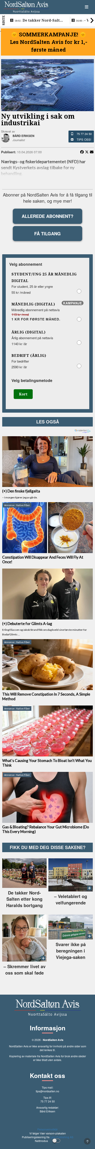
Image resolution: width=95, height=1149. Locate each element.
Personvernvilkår (47, 1129)
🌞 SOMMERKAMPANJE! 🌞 (48, 34)
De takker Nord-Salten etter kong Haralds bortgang (39, 20)
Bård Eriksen (47, 1111)
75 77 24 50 (84, 134)
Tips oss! (84, 139)
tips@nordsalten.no (47, 1091)
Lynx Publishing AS (61, 1137)
